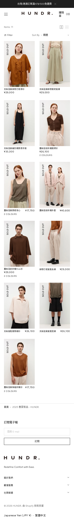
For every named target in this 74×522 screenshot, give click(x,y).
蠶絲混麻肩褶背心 (12, 210)
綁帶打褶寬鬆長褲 (47, 269)
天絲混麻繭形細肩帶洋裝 (15, 148)
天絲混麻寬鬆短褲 (47, 331)
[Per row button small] (67, 27)
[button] (6, 14)
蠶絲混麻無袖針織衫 (13, 387)
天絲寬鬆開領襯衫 (12, 331)
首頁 (6, 407)
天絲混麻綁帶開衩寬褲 (49, 89)
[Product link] (19, 68)
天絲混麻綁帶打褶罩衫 (14, 89)
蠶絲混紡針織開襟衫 (48, 148)
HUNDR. (17, 505)
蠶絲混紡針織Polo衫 (13, 269)
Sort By (35, 35)
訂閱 (37, 441)
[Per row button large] (61, 27)
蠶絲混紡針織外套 (47, 210)
